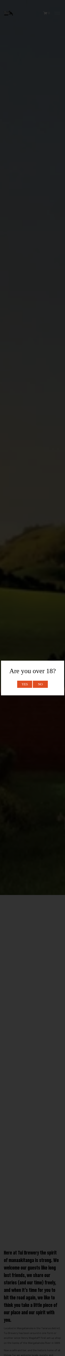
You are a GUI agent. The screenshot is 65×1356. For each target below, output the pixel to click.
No (40, 684)
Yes (25, 684)
